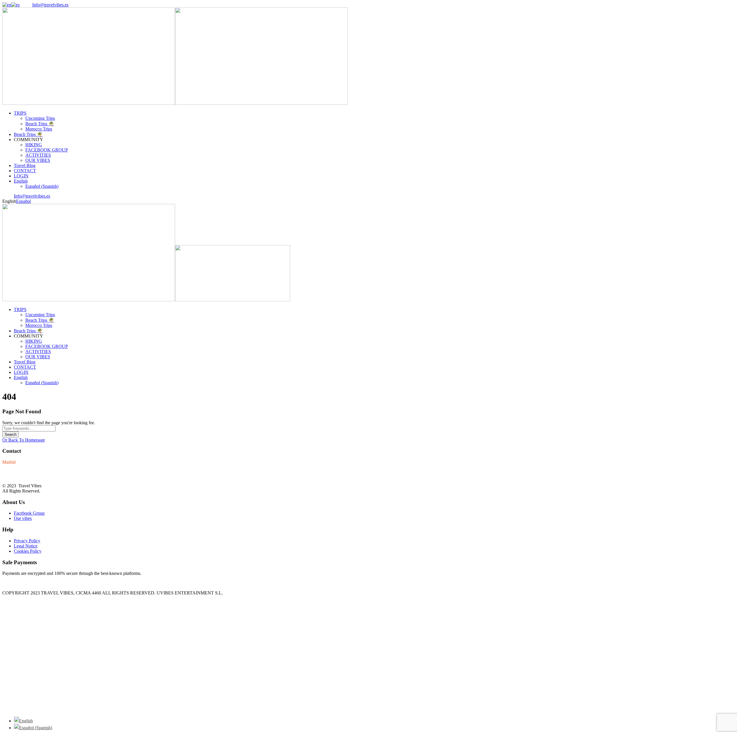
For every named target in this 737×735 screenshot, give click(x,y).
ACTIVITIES (38, 155)
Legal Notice (25, 545)
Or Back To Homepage (23, 439)
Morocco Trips (38, 128)
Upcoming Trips (40, 118)
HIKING (33, 144)
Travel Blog (24, 165)
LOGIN (21, 175)
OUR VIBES (37, 160)
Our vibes (23, 518)
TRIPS (20, 113)
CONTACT (25, 170)
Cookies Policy (27, 551)
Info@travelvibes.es (50, 4)
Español (23, 201)
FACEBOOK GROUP (46, 149)
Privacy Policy (27, 540)
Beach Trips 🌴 (39, 123)
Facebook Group (29, 513)
